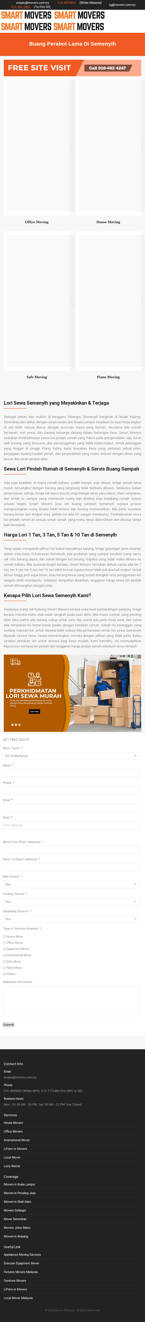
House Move (14, 936)
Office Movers (13, 1131)
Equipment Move (17, 949)
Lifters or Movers (15, 1149)
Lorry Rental (12, 1166)
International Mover (17, 1140)
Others (10, 974)
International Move (18, 955)
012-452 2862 (20, 7)
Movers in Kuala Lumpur (19, 1184)
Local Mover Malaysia (18, 1298)
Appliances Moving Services (22, 1254)
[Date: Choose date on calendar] (3, 834)
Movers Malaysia (65, 1310)
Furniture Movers (15, 1280)
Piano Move (14, 968)
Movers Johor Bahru (17, 1228)
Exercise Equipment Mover (21, 1263)
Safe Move (13, 961)
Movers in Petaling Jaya (19, 1193)
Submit (8, 1025)
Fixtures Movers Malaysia (21, 1272)
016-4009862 (67, 3)
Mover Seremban (15, 1219)
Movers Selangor (15, 1210)
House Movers (13, 1123)
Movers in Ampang (16, 1236)
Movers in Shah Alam (17, 1202)
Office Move (14, 943)
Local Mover (12, 1157)
